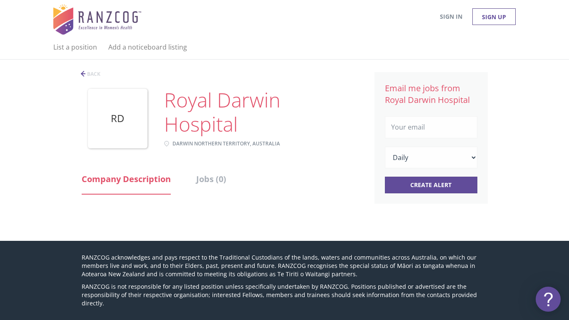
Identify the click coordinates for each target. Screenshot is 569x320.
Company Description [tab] (126, 179)
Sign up (494, 17)
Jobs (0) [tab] (211, 179)
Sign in (451, 16)
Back (93, 74)
